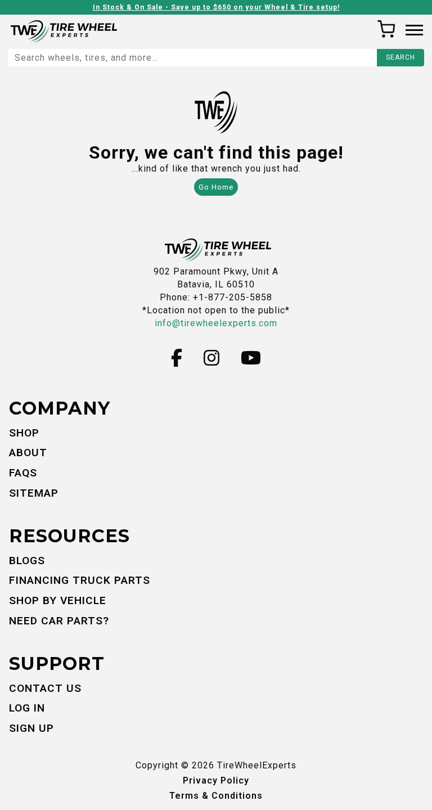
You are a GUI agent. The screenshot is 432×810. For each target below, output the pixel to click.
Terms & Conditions (216, 795)
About (28, 452)
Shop (24, 432)
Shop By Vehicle (57, 600)
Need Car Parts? (59, 620)
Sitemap (33, 493)
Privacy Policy (216, 780)
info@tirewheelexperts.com (216, 323)
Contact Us (45, 688)
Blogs (27, 560)
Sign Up (31, 728)
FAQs (23, 472)
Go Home (216, 187)
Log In (27, 707)
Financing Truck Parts (79, 580)
